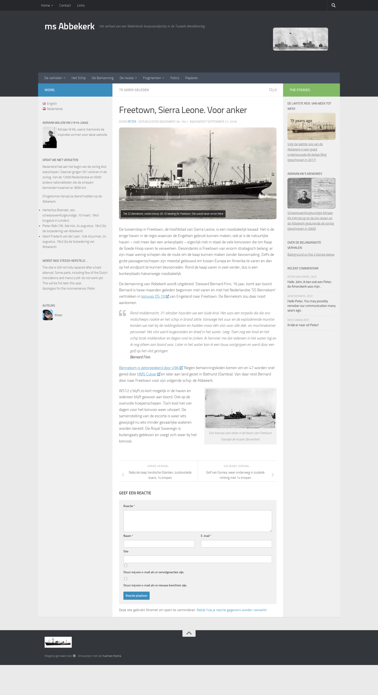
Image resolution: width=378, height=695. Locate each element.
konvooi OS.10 (153, 296)
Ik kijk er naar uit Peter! (303, 325)
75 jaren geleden (134, 90)
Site (125, 551)
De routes (127, 78)
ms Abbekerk (70, 26)
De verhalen (53, 78)
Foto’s (174, 78)
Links (81, 5)
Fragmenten (152, 78)
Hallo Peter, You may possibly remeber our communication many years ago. (311, 305)
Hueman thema (111, 656)
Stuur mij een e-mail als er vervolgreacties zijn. (153, 572)
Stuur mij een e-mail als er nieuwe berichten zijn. (155, 585)
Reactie (129, 506)
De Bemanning (103, 78)
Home (45, 5)
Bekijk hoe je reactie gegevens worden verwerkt (232, 610)
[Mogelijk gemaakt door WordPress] (74, 655)
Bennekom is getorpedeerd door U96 (149, 367)
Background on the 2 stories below (310, 254)
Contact (65, 5)
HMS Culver (146, 374)
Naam (128, 536)
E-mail (206, 536)
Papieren (191, 78)
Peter (132, 122)
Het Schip (79, 78)
